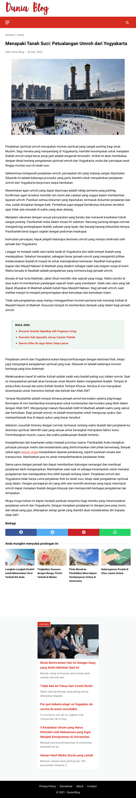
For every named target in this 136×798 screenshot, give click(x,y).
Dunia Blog (73, 792)
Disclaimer (66, 786)
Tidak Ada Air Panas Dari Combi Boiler (66, 686)
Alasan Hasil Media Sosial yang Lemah (66, 755)
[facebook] (21, 532)
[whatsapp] (115, 532)
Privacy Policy (47, 786)
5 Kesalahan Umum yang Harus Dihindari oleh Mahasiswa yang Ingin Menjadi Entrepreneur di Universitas (65, 732)
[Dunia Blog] (29, 8)
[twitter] (52, 532)
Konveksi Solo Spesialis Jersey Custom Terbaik (47, 337)
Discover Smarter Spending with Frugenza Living (47, 331)
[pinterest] (83, 532)
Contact (92, 786)
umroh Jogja (29, 452)
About (79, 786)
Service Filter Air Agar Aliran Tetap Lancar (43, 343)
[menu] (7, 22)
